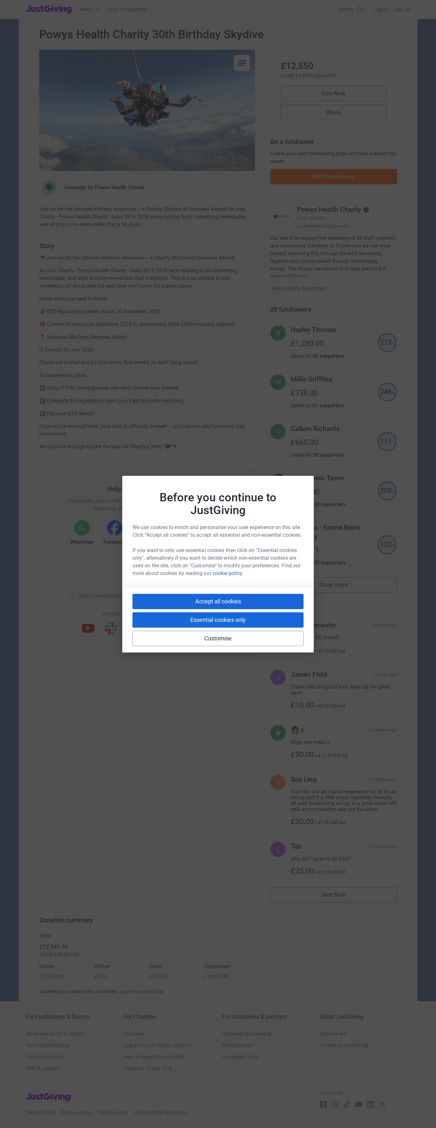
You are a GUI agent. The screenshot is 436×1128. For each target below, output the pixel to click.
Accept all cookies (218, 601)
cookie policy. (228, 573)
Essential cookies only (218, 619)
